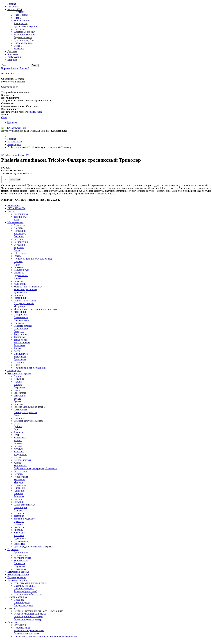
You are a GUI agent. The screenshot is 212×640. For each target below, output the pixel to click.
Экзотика (19, 48)
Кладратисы (20, 454)
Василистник (21, 242)
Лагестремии (20, 471)
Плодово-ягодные (23, 605)
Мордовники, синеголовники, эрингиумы (36, 309)
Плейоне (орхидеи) (24, 588)
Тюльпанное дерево (24, 518)
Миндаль (18, 482)
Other (4, 117)
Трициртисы (20, 339)
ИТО (16, 219)
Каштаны (19, 451)
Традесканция (21, 334)
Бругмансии (20, 625)
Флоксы (18, 348)
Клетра (17, 462)
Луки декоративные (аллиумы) (30, 583)
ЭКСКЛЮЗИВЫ (23, 15)
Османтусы (20, 485)
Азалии (18, 376)
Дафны (17, 423)
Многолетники (22, 20)
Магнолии (19, 479)
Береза (17, 390)
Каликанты (20, 437)
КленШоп (20, 128)
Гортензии (19, 29)
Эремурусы (20, 356)
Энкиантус (19, 543)
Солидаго (19, 331)
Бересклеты (20, 393)
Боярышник (20, 395)
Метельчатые (20, 560)
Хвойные (19, 535)
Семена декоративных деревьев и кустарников (38, 611)
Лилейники (20, 297)
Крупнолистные (22, 557)
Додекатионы (21, 275)
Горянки (18, 261)
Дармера (18, 267)
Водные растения (23, 37)
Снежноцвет (20, 507)
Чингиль (18, 529)
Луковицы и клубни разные (28, 594)
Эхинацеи (19, 362)
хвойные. (12, 59)
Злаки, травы (20, 23)
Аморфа (18, 384)
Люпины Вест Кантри (25, 300)
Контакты (12, 54)
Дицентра (19, 272)
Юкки (17, 365)
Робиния (18, 493)
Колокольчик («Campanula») (28, 286)
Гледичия (19, 418)
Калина (18, 440)
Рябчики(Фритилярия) (25, 591)
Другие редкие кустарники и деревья (33, 546)
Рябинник (19, 496)
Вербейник (19, 244)
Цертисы (18, 524)
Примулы (19, 323)
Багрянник (19, 387)
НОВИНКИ (20, 12)
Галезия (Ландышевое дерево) (29, 406)
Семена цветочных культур (28, 616)
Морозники (20, 311)
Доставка (12, 51)
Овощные (19, 599)
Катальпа (18, 448)
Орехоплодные (21, 602)
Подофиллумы (21, 320)
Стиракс (18, 510)
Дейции (18, 426)
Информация (14, 57)
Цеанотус (19, 521)
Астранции (20, 230)
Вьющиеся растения (24, 34)
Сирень (18, 499)
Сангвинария (21, 328)
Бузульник (19, 239)
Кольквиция (20, 465)
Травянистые (20, 216)
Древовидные (21, 214)
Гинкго (17, 415)
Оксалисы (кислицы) (25, 585)
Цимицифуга (21, 353)
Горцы (17, 264)
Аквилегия (19, 225)
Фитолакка (19, 345)
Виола (17, 250)
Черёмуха (19, 527)
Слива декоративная (24, 504)
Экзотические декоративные (29, 630)
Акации (18, 381)
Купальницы (20, 292)
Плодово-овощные (24, 43)
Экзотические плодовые (26, 633)
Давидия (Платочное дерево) (29, 420)
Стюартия (19, 513)
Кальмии (18, 443)
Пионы (17, 17)
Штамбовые (20, 569)
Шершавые (19, 566)
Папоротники (21, 314)
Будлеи (17, 398)
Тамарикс (19, 516)
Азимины (19, 379)
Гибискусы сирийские (25, 412)
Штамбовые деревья (24, 31)
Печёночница (21, 317)
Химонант (19, 532)
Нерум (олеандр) (22, 627)
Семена (18, 45)
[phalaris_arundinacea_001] (16, 155)
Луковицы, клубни (24, 40)
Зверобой (19, 432)
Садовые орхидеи (23, 325)
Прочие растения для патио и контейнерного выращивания (45, 636)
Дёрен (17, 429)
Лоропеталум (21, 476)
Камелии (18, 446)
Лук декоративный (24, 303)
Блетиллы (19, 236)
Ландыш (18, 295)
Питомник (13, 6)
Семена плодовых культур (27, 619)
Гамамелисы (20, 409)
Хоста (17, 351)
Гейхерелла (20, 253)
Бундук (17, 401)
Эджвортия (20, 538)
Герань (17, 256)
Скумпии (19, 502)
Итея (16, 434)
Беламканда (20, 233)
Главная (11, 3)
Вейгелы (18, 404)
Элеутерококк (21, 541)
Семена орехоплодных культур (30, 613)
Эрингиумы (20, 359)
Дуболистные (21, 555)
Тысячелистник (22, 342)
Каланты (18, 281)
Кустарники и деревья (25, 26)
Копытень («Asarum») (25, 289)
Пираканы (19, 488)
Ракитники (19, 490)
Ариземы (18, 228)
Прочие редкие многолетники (30, 367)
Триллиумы (20, 337)
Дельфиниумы (21, 270)
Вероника (19, 247)
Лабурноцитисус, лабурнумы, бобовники (35, 468)
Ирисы (17, 278)
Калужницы (20, 283)
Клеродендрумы (22, 460)
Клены (17, 457)
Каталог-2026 (14, 9)
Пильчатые (19, 563)
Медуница (19, 306)
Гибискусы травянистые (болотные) (33, 258)
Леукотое (18, 474)
